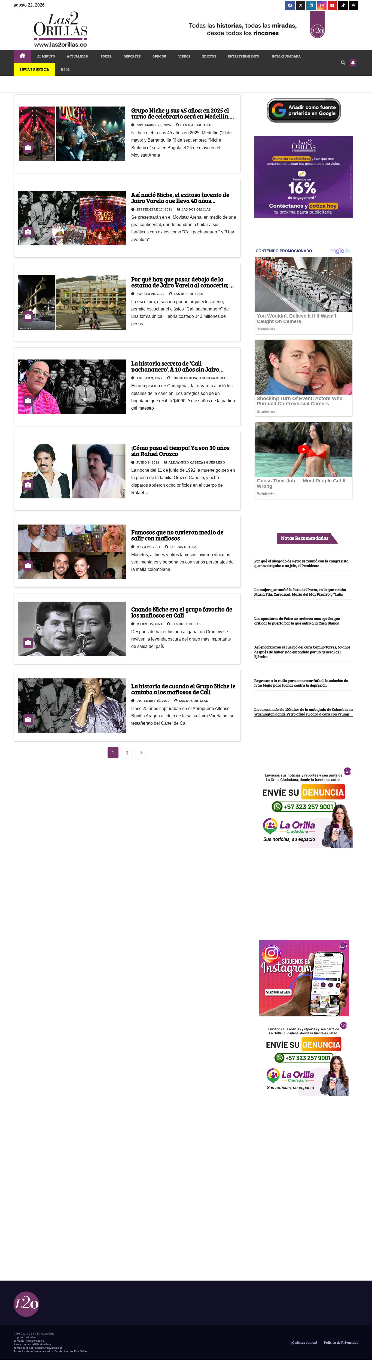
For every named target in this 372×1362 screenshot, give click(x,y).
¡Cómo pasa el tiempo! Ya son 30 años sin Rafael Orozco (180, 450)
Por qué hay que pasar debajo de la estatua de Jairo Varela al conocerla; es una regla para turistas (183, 285)
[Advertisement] (303, 891)
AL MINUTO (46, 56)
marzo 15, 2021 (149, 623)
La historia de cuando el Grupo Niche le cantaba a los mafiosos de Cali (183, 689)
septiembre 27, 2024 (154, 209)
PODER (106, 56)
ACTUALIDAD (77, 56)
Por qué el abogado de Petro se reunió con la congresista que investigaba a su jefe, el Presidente (301, 563)
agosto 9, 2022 (149, 378)
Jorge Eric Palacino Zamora (199, 378)
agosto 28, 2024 (150, 293)
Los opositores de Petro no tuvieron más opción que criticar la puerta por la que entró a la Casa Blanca (297, 621)
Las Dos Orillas (196, 209)
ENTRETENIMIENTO (243, 56)
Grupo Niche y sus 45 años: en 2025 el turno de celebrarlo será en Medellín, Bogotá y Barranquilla (180, 116)
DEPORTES (132, 56)
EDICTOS (209, 56)
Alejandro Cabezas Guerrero (197, 462)
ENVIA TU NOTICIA (34, 69)
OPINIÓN (159, 56)
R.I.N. (65, 69)
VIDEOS (184, 56)
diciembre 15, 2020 (153, 700)
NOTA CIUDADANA (286, 56)
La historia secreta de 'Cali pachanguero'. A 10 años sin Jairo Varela (175, 369)
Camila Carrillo (196, 125)
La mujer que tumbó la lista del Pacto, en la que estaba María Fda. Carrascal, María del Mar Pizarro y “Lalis (300, 592)
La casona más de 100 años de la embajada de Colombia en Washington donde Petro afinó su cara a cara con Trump (303, 711)
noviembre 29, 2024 (154, 125)
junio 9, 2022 (148, 462)
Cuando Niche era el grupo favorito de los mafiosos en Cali (181, 612)
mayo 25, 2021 (148, 546)
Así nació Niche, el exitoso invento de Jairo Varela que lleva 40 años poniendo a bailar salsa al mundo (180, 200)
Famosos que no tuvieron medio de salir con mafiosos (177, 535)
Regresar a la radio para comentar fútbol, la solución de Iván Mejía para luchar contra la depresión (301, 683)
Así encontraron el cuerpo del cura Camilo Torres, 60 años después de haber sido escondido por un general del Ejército (302, 651)
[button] (343, 62)
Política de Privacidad (340, 1342)
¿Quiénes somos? (304, 1342)
